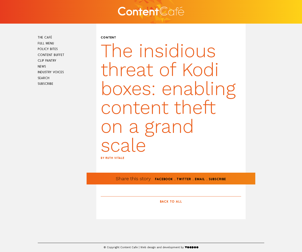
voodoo (192, 247)
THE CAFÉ (45, 37)
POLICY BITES (48, 49)
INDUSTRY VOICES (51, 72)
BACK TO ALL (171, 201)
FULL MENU (46, 43)
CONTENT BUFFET (51, 55)
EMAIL (200, 179)
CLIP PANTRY (47, 60)
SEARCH (43, 78)
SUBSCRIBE (45, 83)
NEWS (42, 66)
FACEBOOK (164, 179)
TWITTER (184, 179)
